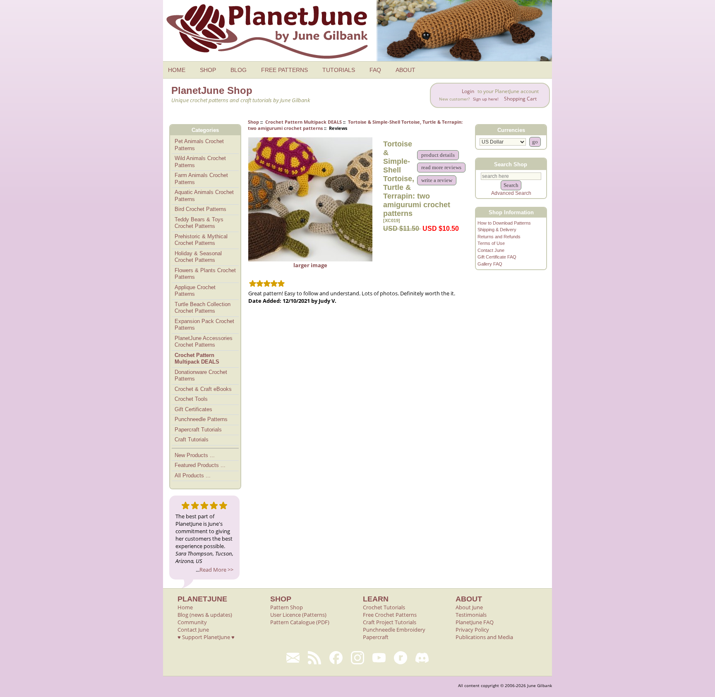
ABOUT (405, 70)
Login (468, 91)
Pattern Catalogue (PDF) (299, 622)
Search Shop (510, 164)
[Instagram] (357, 657)
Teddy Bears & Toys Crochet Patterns (199, 223)
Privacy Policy (472, 629)
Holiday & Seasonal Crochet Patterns (198, 256)
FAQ (375, 70)
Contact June (490, 250)
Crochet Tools (191, 399)
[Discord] (422, 657)
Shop (253, 122)
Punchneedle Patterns (201, 419)
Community (192, 622)
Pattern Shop (286, 607)
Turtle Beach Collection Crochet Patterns (202, 307)
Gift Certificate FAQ (496, 256)
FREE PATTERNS (284, 70)
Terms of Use (491, 243)
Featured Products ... (200, 465)
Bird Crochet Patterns (200, 209)
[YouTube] (379, 657)
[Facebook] (336, 657)
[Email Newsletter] (293, 657)
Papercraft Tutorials (198, 429)
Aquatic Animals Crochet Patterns (204, 195)
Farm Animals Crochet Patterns (201, 178)
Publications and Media (484, 637)
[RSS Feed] (314, 657)
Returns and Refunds (499, 236)
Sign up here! (486, 99)
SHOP (208, 70)
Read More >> (216, 569)
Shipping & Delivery (496, 229)
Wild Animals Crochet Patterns (200, 161)
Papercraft (376, 637)
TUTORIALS (338, 70)
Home (185, 607)
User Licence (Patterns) (298, 614)
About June (469, 607)
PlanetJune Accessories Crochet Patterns (204, 341)
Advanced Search (511, 193)
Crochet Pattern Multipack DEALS (303, 122)
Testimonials (471, 614)
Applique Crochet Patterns (195, 290)
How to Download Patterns (504, 222)
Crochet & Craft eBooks (203, 389)
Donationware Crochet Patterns (201, 375)
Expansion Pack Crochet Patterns (204, 324)
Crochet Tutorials (384, 607)
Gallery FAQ (489, 263)
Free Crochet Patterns (390, 614)
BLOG (238, 70)
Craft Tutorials (192, 439)
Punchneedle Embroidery (394, 629)
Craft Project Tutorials (389, 622)
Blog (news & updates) (205, 614)
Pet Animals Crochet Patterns (199, 144)
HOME (176, 70)
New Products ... (195, 455)
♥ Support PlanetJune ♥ (206, 637)
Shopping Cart (520, 98)
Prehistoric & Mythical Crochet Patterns (201, 240)
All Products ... (193, 475)
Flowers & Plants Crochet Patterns (205, 273)
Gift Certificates (193, 409)
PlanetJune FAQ (475, 622)
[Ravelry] (400, 657)
